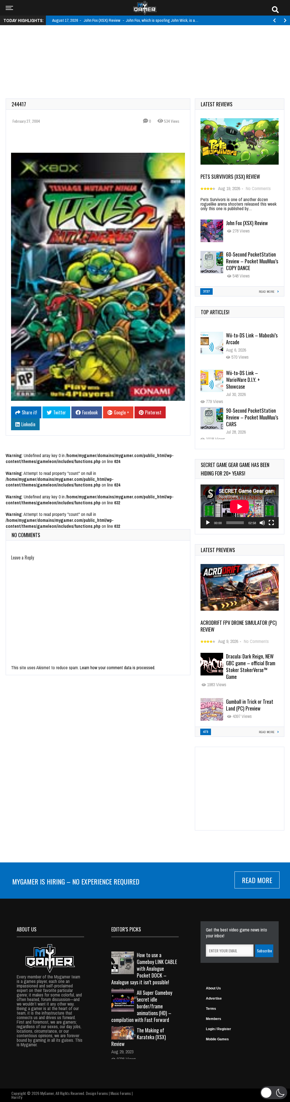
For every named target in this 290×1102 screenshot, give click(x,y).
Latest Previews (218, 550)
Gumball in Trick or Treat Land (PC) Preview (249, 705)
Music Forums (120, 1093)
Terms (211, 1009)
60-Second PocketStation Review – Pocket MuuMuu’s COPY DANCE (252, 261)
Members (213, 1019)
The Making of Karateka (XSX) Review (138, 1036)
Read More (257, 880)
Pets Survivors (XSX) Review (230, 176)
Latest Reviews (217, 104)
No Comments (258, 188)
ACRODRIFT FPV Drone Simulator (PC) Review (239, 626)
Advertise (214, 998)
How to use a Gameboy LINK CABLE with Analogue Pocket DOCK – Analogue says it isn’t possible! (144, 968)
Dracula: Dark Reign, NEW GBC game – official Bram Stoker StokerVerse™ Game (250, 666)
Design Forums (97, 1093)
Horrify (16, 1097)
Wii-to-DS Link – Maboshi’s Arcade (252, 339)
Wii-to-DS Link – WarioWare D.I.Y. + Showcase (243, 379)
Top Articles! (215, 312)
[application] (240, 506)
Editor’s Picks (126, 929)
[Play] (208, 523)
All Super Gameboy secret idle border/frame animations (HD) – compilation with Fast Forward (141, 1006)
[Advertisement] (145, 47)
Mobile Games (217, 1039)
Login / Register (218, 1029)
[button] (273, 1092)
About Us (213, 988)
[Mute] (262, 523)
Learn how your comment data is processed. (117, 667)
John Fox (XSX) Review (247, 223)
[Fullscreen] (271, 523)
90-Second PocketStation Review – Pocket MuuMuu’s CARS (252, 417)
